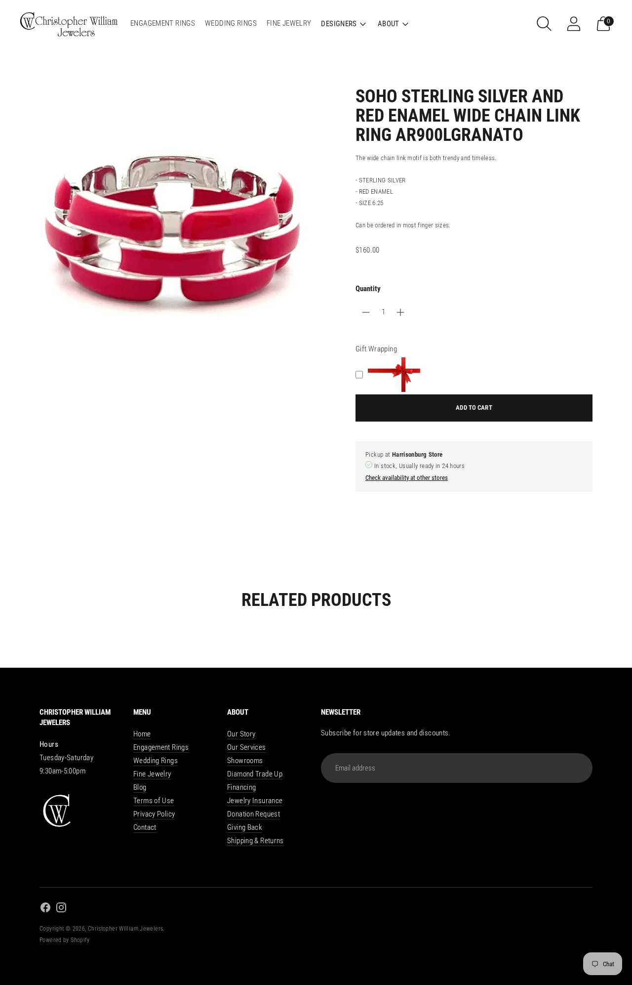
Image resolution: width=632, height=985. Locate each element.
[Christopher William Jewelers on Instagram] (61, 909)
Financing (241, 787)
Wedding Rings (155, 760)
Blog (140, 787)
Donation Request (253, 814)
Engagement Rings (161, 747)
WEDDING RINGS (231, 23)
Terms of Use (153, 800)
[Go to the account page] (574, 24)
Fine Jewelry (152, 774)
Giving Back (244, 827)
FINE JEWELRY (289, 23)
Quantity (368, 288)
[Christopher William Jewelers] (69, 23)
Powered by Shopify (65, 940)
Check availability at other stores (406, 477)
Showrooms (245, 760)
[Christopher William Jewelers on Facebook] (45, 909)
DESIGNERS (338, 23)
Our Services (246, 747)
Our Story (241, 733)
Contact (145, 827)
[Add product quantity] (366, 312)
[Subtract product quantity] (400, 312)
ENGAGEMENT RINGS (162, 23)
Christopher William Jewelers (125, 928)
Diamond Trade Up (254, 774)
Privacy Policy (154, 814)
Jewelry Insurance (254, 800)
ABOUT (388, 23)
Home (142, 733)
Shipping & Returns (255, 840)
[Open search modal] (544, 24)
